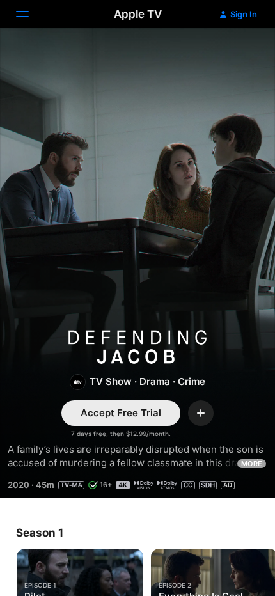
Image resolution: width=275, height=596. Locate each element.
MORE (251, 463)
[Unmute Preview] (240, 53)
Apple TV (138, 14)
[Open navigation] (30, 14)
